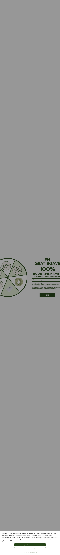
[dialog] (30, 277)
